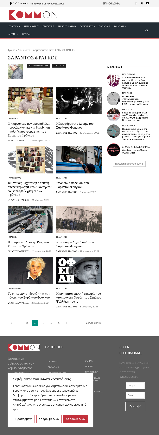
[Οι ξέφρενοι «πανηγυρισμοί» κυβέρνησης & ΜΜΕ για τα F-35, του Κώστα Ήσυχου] (113, 98)
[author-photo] (17, 71)
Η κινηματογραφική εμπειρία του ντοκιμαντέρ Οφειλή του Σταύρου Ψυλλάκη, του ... (78, 297)
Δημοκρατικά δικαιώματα (136, 147)
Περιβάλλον (128, 125)
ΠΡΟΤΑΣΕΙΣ (128, 109)
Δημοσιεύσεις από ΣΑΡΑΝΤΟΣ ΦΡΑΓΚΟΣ (54, 50)
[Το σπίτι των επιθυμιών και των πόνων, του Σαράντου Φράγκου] (30, 270)
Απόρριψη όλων (49, 419)
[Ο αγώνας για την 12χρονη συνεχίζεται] (113, 149)
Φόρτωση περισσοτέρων (128, 163)
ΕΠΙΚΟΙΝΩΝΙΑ (111, 3)
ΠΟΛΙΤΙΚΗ (13, 119)
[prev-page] (11, 323)
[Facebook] (136, 3)
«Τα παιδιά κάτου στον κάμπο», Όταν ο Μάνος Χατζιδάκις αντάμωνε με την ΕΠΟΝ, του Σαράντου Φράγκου (135, 82)
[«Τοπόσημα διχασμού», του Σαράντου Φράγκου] (79, 219)
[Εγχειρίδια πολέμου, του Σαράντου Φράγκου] (79, 159)
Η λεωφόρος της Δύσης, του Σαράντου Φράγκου (74, 125)
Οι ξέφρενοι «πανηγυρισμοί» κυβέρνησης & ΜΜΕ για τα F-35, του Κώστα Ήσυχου (135, 100)
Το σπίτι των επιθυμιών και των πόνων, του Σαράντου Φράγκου (29, 295)
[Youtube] (147, 3)
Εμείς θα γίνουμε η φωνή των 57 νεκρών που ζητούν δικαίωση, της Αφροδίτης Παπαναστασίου (135, 116)
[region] (50, 400)
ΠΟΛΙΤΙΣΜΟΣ (62, 119)
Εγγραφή (135, 406)
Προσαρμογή (24, 419)
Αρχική (11, 50)
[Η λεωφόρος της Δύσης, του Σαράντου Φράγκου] (79, 100)
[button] (146, 30)
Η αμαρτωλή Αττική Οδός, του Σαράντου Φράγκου (28, 244)
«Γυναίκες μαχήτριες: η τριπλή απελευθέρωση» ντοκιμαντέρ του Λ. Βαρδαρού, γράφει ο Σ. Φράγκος (30, 188)
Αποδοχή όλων (75, 419)
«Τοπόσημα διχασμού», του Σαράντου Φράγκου (75, 244)
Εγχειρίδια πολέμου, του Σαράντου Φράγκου (72, 185)
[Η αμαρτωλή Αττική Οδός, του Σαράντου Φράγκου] (30, 219)
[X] (142, 3)
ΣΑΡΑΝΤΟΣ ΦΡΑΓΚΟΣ (18, 140)
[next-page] (67, 323)
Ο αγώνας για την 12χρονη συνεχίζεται (135, 151)
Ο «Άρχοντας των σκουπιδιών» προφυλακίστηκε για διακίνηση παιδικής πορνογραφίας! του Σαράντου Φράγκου (29, 129)
